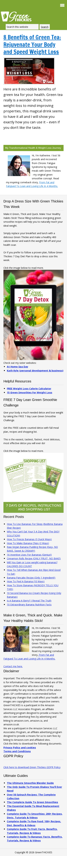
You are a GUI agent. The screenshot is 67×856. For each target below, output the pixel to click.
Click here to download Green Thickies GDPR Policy (31, 767)
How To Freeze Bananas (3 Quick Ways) (29, 539)
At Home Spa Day (17, 366)
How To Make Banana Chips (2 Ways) (28, 543)
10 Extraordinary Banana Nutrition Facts (29, 604)
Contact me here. (13, 666)
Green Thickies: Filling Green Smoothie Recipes (17, 16)
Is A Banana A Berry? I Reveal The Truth (29, 600)
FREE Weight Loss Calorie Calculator (29, 388)
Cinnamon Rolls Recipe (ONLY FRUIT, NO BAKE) (34, 558)
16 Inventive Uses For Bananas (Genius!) (29, 554)
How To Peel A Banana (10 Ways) (25, 581)
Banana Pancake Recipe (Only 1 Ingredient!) (31, 577)
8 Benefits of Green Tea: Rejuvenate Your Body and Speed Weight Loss (32, 44)
